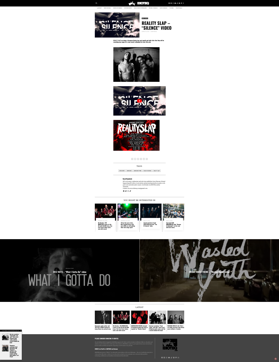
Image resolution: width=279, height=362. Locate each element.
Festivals (179, 8)
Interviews (128, 8)
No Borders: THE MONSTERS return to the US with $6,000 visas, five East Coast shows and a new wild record (105, 226)
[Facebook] (169, 3)
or (105, 349)
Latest (99, 8)
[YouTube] (175, 3)
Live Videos (163, 8)
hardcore (129, 170)
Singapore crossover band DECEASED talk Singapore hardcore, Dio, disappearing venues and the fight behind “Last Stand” (14, 351)
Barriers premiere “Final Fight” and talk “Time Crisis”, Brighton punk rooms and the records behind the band (14, 338)
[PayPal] (181, 3)
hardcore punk (137, 170)
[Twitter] (171, 3)
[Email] (183, 3)
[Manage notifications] (275, 359)
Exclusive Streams (140, 8)
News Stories (117, 8)
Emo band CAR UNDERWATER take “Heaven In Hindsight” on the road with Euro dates (173, 225)
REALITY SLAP (117, 40)
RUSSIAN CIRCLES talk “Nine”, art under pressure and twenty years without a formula (175, 327)
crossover (122, 170)
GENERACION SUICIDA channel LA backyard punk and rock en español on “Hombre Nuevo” (139, 327)
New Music (107, 8)
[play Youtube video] (139, 101)
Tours (171, 8)
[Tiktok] (177, 3)
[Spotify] (179, 3)
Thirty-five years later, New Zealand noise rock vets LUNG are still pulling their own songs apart (128, 225)
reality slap (157, 170)
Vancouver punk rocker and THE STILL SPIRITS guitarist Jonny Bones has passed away (103, 327)
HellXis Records (147, 170)
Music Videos (153, 8)
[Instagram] (173, 3)
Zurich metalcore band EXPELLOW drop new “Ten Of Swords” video (150, 224)
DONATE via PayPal (100, 349)
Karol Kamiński (127, 179)
